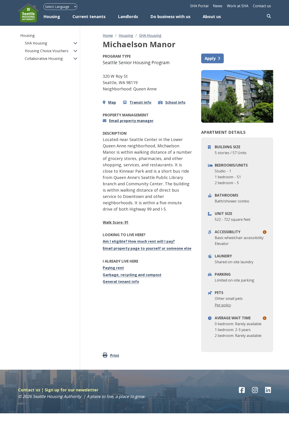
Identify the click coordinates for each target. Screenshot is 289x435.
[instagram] (255, 390)
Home (108, 35)
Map (112, 102)
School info (175, 102)
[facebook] (242, 390)
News (217, 5)
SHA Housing (36, 43)
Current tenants (88, 16)
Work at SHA (237, 5)
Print (114, 355)
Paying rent (113, 267)
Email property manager (131, 120)
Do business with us (170, 16)
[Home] (31, 12)
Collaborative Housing (44, 58)
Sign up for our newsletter (71, 390)
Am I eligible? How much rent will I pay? (139, 241)
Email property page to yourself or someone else (147, 248)
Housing (51, 16)
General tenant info (121, 281)
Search (269, 16)
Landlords (128, 16)
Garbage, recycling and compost (132, 274)
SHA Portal (199, 5)
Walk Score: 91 (115, 222)
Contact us (262, 5)
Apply (210, 58)
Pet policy (223, 305)
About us (212, 16)
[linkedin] (268, 390)
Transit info (140, 102)
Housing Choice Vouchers (46, 51)
